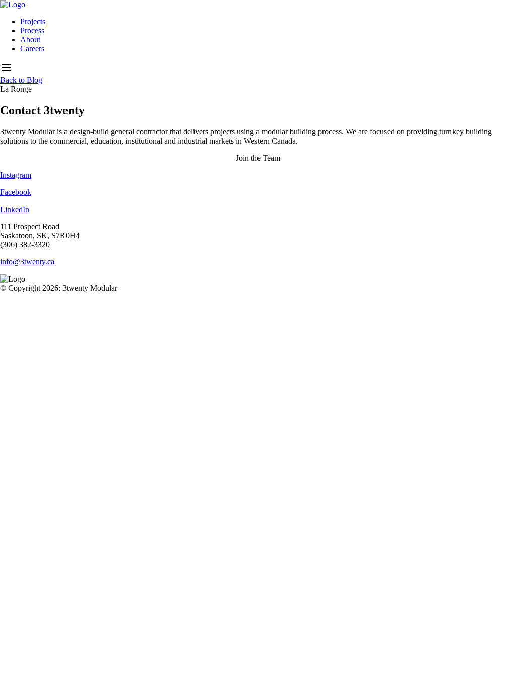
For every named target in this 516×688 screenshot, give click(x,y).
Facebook (15, 192)
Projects (32, 21)
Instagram (15, 175)
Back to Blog (21, 80)
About (30, 39)
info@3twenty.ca (27, 261)
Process (32, 30)
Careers (32, 48)
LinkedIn (14, 209)
